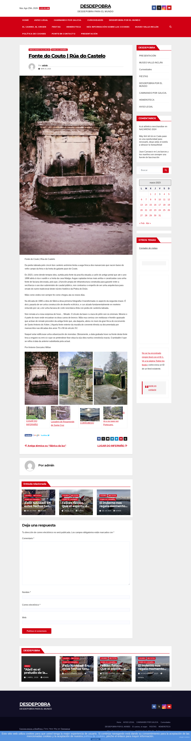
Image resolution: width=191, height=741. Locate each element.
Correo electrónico (31, 605)
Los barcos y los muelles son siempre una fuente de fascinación (154, 154)
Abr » (148, 223)
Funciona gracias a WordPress (31, 729)
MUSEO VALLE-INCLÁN (146, 27)
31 (160, 215)
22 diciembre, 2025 (112, 673)
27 (141, 215)
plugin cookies (184, 737)
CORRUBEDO (87, 423)
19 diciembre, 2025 (150, 673)
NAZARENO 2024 (148, 129)
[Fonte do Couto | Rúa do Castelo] (28, 435)
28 (146, 215)
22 (150, 210)
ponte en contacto (63, 34)
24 (160, 210)
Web (24, 617)
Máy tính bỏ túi (146, 136)
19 (169, 205)
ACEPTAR (95, 739)
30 (155, 215)
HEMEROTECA (73, 27)
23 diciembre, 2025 (74, 673)
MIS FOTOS (37, 495)
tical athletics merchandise (151, 126)
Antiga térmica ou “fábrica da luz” (46, 445)
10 (160, 199)
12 (169, 199)
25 (164, 210)
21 (146, 210)
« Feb (141, 223)
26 (169, 210)
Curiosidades (95, 20)
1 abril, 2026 (33, 677)
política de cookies (94, 736)
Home (25, 20)
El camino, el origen (34, 27)
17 (160, 205)
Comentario (28, 538)
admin (45, 65)
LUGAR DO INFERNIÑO (111, 445)
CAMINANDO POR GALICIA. (68, 20)
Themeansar (65, 729)
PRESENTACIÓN (89, 34)
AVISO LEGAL (41, 20)
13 (141, 205)
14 (146, 205)
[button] (170, 27)
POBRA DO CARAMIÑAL (59, 49)
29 (150, 215)
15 (150, 205)
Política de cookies (34, 34)
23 (155, 210)
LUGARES (28, 495)
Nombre (26, 592)
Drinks (27, 666)
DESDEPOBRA (95, 6)
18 (164, 205)
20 (141, 210)
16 (155, 205)
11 (164, 199)
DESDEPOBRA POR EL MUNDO (124, 20)
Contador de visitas (148, 248)
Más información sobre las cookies (108, 27)
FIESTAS (56, 27)
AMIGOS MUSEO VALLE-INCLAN (39, 49)
